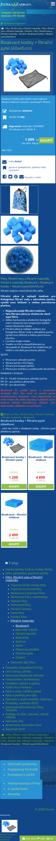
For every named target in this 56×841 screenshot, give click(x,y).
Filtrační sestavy (21, 609)
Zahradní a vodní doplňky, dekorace (29, 699)
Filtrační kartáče (26, 633)
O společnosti (17, 789)
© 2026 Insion (44, 809)
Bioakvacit (22, 625)
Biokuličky (22, 637)
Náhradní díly (14, 721)
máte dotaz (30, 838)
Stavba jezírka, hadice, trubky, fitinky (29, 569)
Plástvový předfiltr (27, 649)
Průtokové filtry (20, 605)
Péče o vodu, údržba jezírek (23, 691)
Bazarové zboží (15, 729)
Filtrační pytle (24, 653)
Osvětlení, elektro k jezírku (23, 683)
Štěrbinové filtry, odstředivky (29, 597)
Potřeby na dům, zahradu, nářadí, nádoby (27, 716)
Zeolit (19, 645)
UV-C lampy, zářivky (18, 671)
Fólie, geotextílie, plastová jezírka (27, 573)
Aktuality (14, 794)
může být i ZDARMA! (26, 128)
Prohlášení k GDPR (21, 775)
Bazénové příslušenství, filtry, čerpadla (25, 709)
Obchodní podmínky (22, 764)
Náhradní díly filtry (23, 662)
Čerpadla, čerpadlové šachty (24, 667)
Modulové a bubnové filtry (28, 593)
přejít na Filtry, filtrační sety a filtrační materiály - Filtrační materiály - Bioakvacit (27, 416)
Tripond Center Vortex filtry (28, 585)
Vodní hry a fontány (18, 687)
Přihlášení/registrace (14, 23)
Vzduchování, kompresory (22, 679)
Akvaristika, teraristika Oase (24, 725)
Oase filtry (17, 612)
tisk (51, 838)
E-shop (13, 563)
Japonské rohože (26, 629)
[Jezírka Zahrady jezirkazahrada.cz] (2, 28)
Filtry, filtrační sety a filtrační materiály (22, 28)
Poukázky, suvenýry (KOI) (22, 703)
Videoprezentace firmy (24, 783)
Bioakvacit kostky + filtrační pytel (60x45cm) (24, 743)
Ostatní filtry (19, 617)
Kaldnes (21, 641)
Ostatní (20, 657)
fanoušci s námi (32, 177)
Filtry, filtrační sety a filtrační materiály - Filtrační (27, 29)
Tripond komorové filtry (26, 589)
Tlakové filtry (19, 601)
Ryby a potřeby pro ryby (21, 695)
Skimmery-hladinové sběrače (25, 675)
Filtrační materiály (22, 620)
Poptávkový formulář (23, 769)
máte (15, 161)
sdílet (42, 838)
